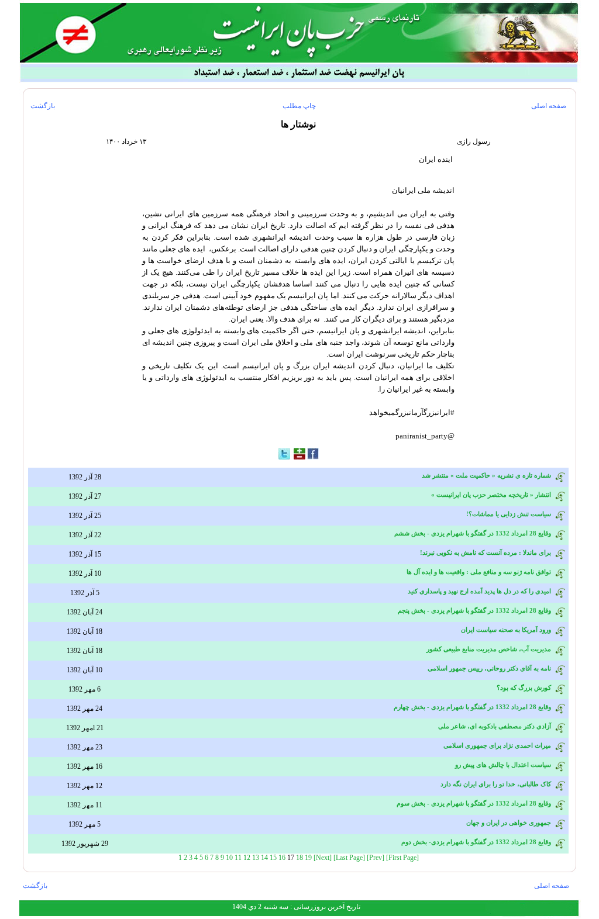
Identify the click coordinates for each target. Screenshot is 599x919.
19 (308, 858)
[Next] (323, 858)
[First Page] (402, 858)
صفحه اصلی (548, 106)
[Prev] (375, 858)
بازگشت (42, 106)
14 (264, 858)
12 (246, 858)
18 (299, 858)
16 (281, 858)
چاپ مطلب (299, 106)
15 (273, 858)
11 (238, 858)
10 (229, 858)
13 (255, 858)
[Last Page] (349, 858)
